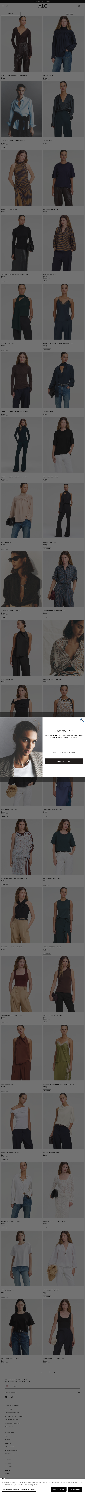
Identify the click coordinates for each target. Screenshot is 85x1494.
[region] (42, 1486)
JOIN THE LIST (63, 761)
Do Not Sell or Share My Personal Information (19, 1489)
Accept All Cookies (58, 1489)
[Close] (81, 1482)
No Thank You (75, 1489)
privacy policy (66, 755)
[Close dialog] (82, 720)
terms (58, 755)
